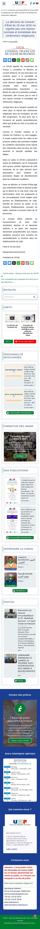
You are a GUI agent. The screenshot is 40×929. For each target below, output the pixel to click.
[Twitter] (34, 3)
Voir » (19, 650)
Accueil (3, 10)
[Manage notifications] (35, 916)
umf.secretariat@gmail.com (16, 894)
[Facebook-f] (31, 3)
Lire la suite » (29, 385)
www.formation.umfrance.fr (16, 905)
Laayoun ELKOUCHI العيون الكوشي (26, 560)
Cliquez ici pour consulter (20, 740)
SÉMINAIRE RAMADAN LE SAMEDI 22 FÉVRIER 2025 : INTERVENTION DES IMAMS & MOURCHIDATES (26, 663)
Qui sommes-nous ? (13, 833)
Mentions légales (20, 925)
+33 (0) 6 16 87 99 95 (12, 899)
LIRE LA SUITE (11, 849)
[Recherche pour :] (20, 297)
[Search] (34, 297)
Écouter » (21, 567)
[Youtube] (37, 3)
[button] (20, 412)
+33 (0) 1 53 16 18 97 (12, 897)
